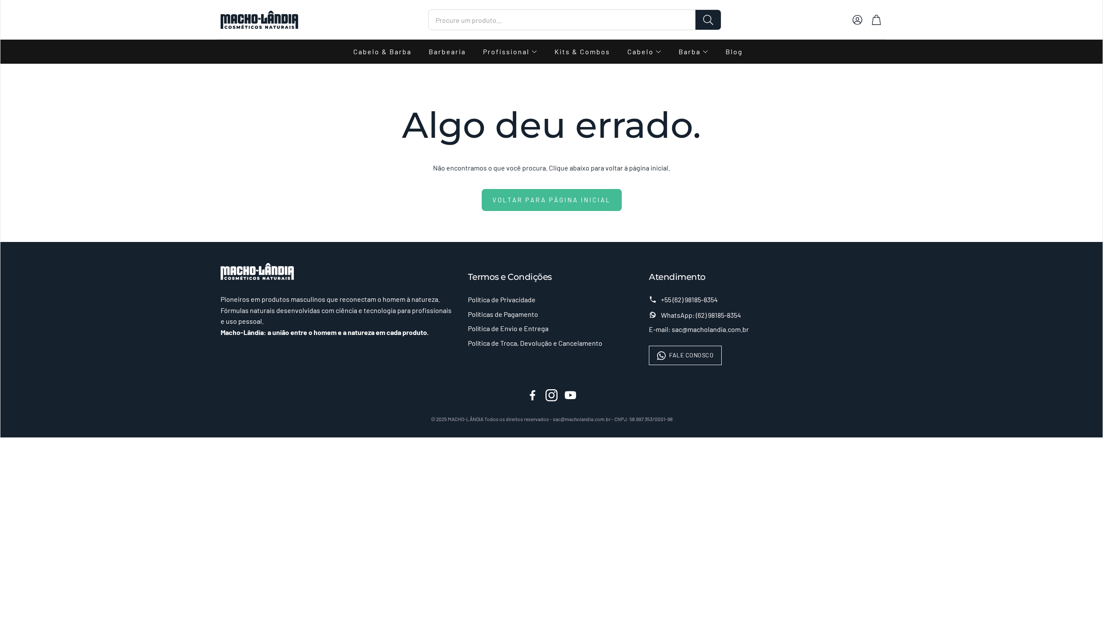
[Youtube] (570, 395)
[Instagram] (551, 395)
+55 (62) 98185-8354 (689, 299)
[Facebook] (533, 395)
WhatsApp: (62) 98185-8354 (701, 315)
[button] (575, 20)
